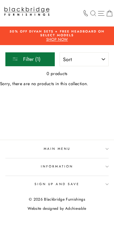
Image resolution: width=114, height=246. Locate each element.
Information (57, 166)
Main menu (57, 148)
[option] (57, 36)
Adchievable (75, 208)
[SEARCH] (93, 13)
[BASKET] (109, 13)
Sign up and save (57, 184)
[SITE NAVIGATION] (101, 13)
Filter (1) (31, 59)
